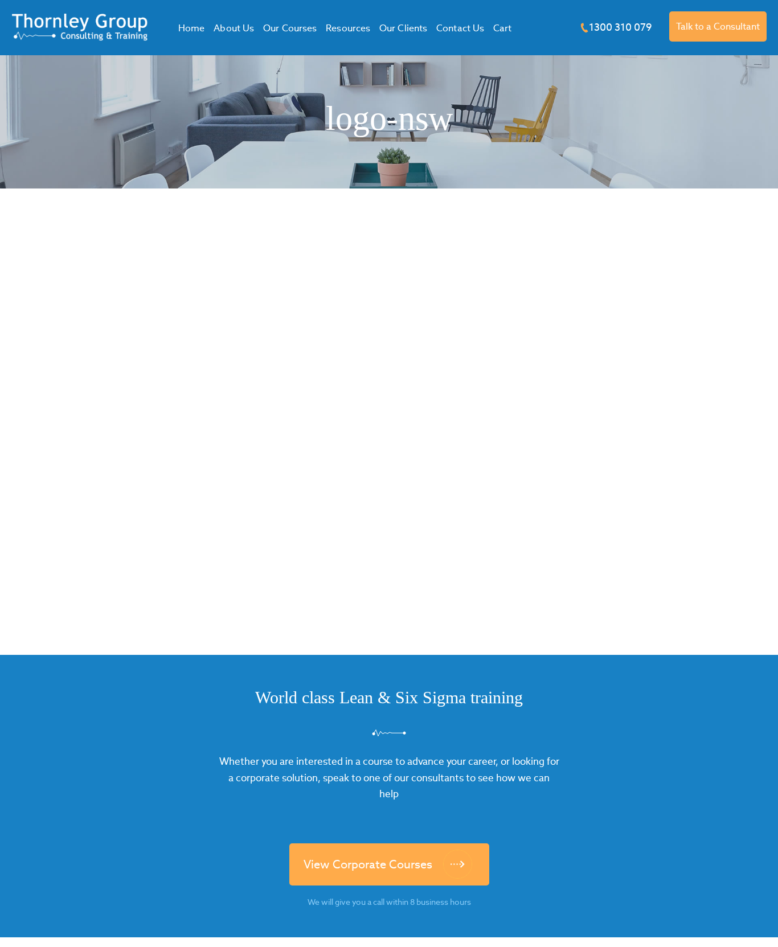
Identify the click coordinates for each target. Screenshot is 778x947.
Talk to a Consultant (718, 26)
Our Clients (403, 28)
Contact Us (460, 28)
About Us (234, 28)
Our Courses (290, 28)
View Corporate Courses (368, 864)
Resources (348, 28)
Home (191, 28)
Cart (502, 28)
